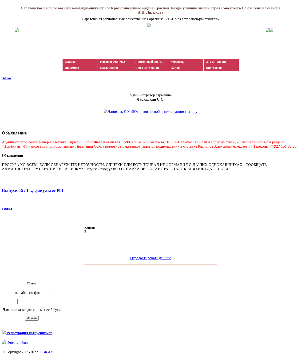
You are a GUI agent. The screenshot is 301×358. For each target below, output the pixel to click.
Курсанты (177, 61)
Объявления (109, 68)
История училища (112, 61)
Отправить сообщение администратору (165, 112)
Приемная (72, 68)
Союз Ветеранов (147, 68)
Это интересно (216, 61)
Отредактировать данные (150, 258)
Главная (70, 61)
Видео (175, 68)
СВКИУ (46, 352)
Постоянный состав (149, 61)
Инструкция (214, 68)
